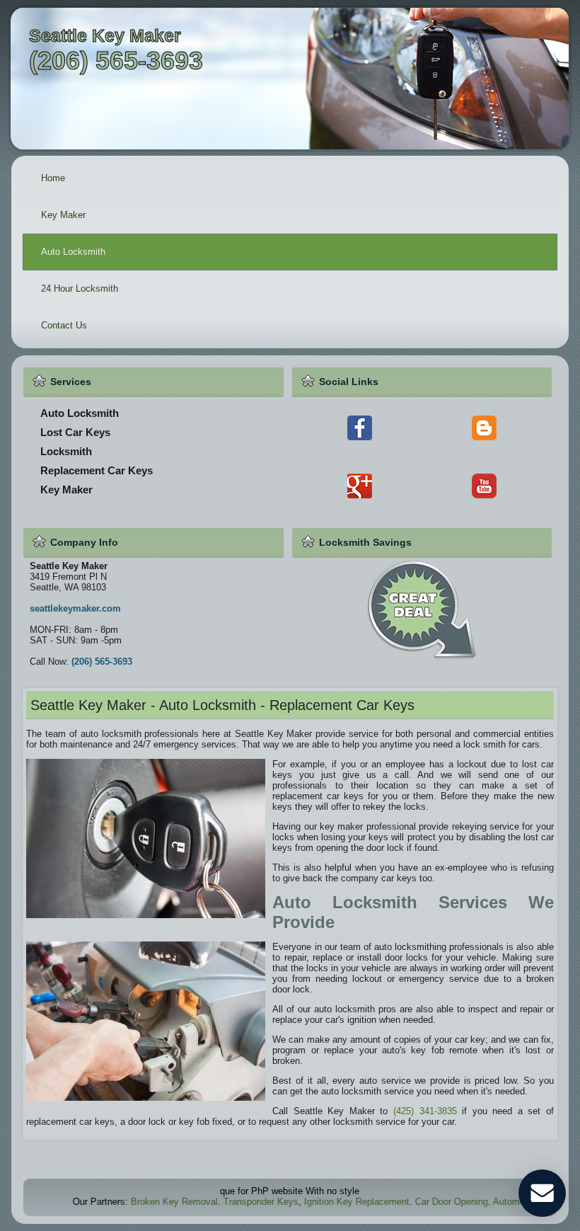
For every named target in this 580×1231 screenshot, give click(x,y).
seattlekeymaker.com (75, 608)
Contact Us (64, 325)
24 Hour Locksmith (79, 288)
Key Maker (63, 215)
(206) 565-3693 (101, 661)
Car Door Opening (422, 1201)
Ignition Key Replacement (328, 1201)
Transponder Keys (232, 1201)
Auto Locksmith (73, 251)
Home (53, 178)
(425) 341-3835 (425, 1111)
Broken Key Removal (145, 1201)
